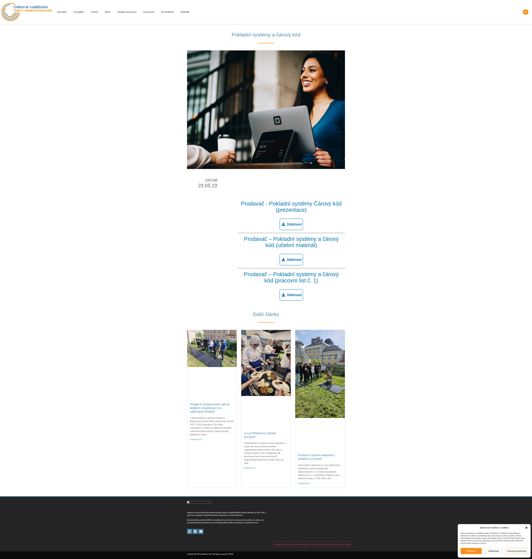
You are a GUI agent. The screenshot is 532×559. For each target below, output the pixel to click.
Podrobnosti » (196, 439)
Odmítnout (493, 551)
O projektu (79, 12)
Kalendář (185, 12)
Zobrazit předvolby (516, 551)
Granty (94, 12)
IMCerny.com (207, 554)
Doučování (148, 12)
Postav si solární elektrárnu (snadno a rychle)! (316, 457)
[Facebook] (195, 531)
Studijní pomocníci (126, 12)
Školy (107, 12)
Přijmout (471, 551)
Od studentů (167, 12)
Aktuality (62, 12)
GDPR (231, 554)
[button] (526, 527)
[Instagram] (189, 531)
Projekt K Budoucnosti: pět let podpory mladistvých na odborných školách (210, 408)
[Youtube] (200, 531)
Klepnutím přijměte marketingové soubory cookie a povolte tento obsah (313, 544)
